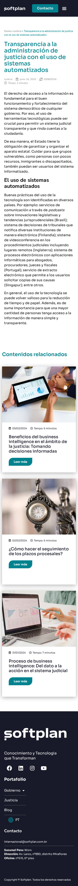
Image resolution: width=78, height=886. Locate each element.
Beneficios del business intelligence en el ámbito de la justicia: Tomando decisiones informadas (38, 444)
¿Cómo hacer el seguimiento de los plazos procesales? (39, 551)
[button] (64, 8)
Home (7, 31)
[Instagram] (32, 768)
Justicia (17, 31)
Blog (8, 810)
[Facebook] (9, 768)
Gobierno (12, 790)
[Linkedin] (21, 768)
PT (17, 820)
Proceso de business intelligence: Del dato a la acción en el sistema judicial (38, 666)
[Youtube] (43, 768)
